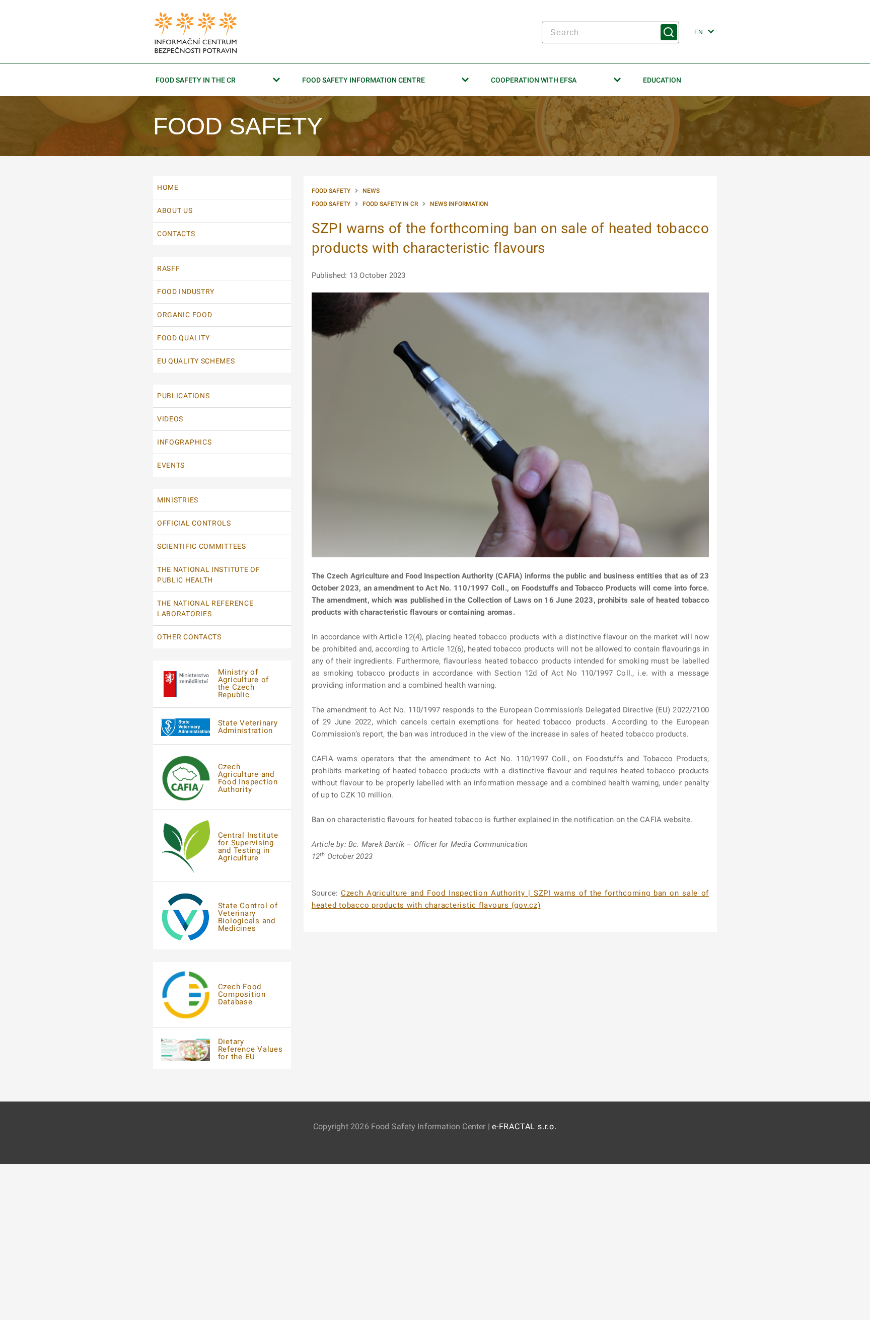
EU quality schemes (196, 361)
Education (662, 80)
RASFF (168, 268)
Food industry (185, 291)
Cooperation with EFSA (533, 80)
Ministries (177, 500)
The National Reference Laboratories (205, 608)
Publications (183, 396)
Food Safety (331, 190)
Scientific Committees (201, 546)
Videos (170, 419)
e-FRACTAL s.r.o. (524, 1127)
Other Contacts (189, 637)
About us (175, 210)
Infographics (184, 442)
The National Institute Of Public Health (208, 574)
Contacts (176, 234)
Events (171, 465)
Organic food (184, 315)
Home (168, 187)
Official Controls (194, 523)
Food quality (183, 338)
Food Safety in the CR (196, 80)
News (371, 190)
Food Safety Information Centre (363, 80)
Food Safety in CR (390, 203)
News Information (459, 203)
